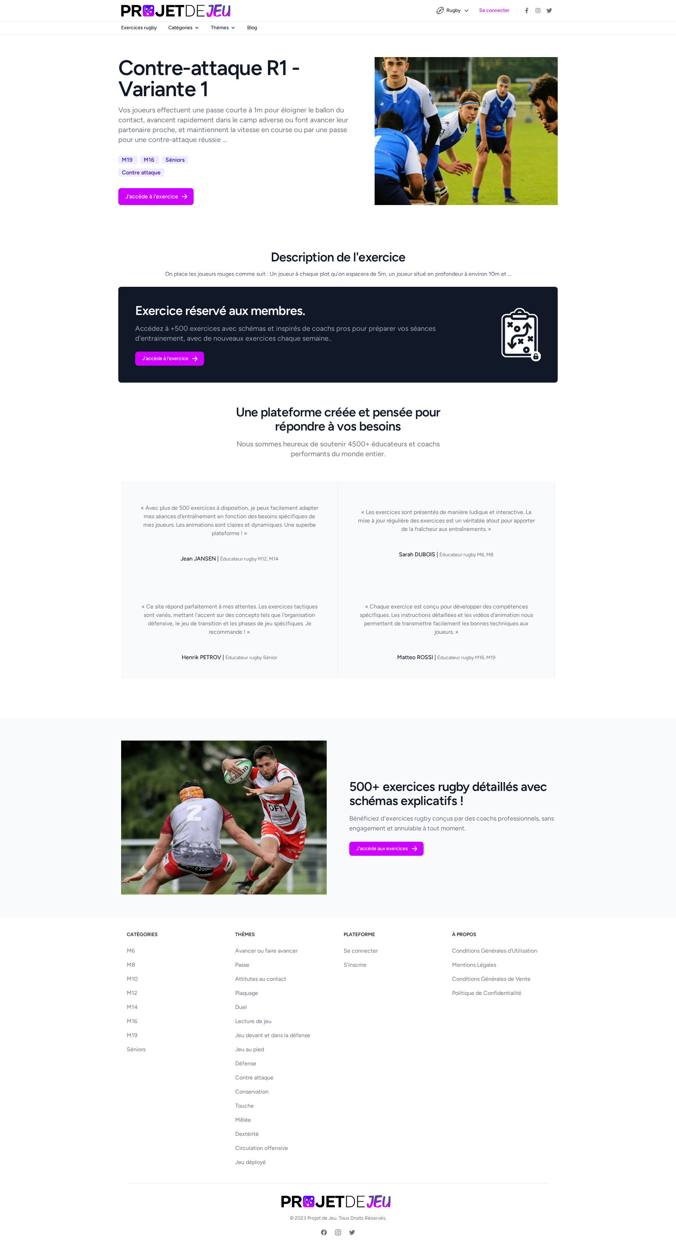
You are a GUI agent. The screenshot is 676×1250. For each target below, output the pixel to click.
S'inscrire (355, 964)
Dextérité (247, 1134)
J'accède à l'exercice (151, 196)
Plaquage (246, 993)
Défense (245, 1063)
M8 (131, 964)
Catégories (180, 28)
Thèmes (220, 28)
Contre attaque (254, 1077)
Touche (244, 1105)
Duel (241, 1007)
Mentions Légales (474, 964)
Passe (242, 964)
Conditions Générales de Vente (491, 979)
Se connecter (494, 10)
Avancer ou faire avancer (266, 950)
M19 (132, 1035)
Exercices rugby (139, 28)
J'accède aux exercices (382, 849)
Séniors (136, 1049)
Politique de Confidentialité (486, 993)
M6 (131, 950)
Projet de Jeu (322, 1218)
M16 (132, 1021)
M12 (132, 993)
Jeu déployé (250, 1162)
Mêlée (243, 1119)
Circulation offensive (261, 1148)
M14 (132, 1007)
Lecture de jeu (253, 1021)
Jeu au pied (249, 1049)
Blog (252, 28)
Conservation (252, 1091)
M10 (132, 979)
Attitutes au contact (260, 979)
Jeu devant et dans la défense (272, 1035)
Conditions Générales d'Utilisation (494, 950)
